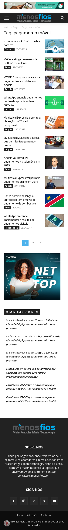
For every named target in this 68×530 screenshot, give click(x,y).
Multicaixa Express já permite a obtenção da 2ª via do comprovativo (22, 121)
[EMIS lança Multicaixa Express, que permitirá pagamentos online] (54, 142)
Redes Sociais (11, 227)
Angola (8, 89)
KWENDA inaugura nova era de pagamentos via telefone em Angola (22, 81)
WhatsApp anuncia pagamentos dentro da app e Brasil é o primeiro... (23, 101)
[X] (44, 501)
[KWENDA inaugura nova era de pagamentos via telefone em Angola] (54, 82)
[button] (6, 18)
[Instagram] (24, 501)
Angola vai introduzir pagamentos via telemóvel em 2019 (22, 161)
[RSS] (34, 501)
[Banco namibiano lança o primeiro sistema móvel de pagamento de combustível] (54, 200)
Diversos (9, 49)
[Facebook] (13, 501)
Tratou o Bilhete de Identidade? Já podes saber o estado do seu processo (31, 324)
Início (6, 27)
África (7, 67)
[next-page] (41, 243)
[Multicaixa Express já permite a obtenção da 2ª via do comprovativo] (54, 122)
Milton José (12, 368)
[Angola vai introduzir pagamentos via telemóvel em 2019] (54, 162)
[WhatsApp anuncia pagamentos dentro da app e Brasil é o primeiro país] (54, 102)
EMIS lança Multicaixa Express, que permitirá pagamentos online (22, 141)
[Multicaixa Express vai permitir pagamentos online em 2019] (54, 182)
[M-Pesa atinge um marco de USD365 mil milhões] (54, 64)
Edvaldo (10, 385)
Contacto (46, 515)
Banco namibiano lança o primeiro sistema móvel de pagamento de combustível (20, 200)
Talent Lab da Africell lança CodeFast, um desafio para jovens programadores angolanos (31, 372)
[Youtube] (54, 501)
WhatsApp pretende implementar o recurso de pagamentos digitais (19, 220)
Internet (9, 109)
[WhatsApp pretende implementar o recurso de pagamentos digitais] (54, 220)
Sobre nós (31, 515)
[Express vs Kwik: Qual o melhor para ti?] (54, 46)
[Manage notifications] (7, 523)
